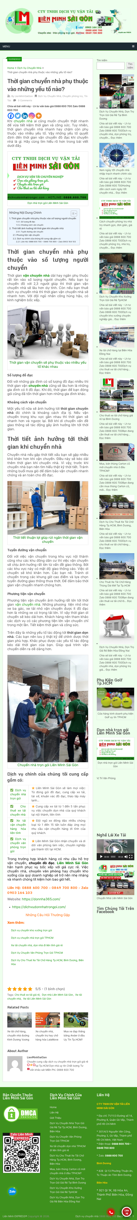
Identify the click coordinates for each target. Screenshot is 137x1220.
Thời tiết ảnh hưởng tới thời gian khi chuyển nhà (38, 228)
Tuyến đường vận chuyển (32, 232)
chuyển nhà (24, 121)
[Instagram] (32, 116)
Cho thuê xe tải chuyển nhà (18, 810)
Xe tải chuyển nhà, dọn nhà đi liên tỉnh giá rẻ (37, 945)
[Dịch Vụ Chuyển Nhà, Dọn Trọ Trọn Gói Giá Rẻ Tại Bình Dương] (116, 91)
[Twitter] (18, 116)
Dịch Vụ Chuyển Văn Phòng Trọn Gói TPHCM (37, 952)
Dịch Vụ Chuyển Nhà (29, 67)
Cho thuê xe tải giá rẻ (27, 994)
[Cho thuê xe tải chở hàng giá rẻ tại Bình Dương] (116, 395)
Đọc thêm (116, 137)
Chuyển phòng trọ (72, 96)
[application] (115, 849)
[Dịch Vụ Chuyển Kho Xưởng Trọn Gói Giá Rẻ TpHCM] (116, 273)
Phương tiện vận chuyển (28, 235)
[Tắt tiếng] (126, 856)
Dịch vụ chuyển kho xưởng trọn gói (31, 930)
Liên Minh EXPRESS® (15, 1216)
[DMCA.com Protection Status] (20, 1121)
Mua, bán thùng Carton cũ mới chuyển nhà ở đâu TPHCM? (114, 467)
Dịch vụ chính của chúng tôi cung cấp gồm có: (39, 238)
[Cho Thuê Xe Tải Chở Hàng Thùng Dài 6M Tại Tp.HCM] (116, 565)
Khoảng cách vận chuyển (32, 225)
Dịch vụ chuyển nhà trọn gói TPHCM (32, 937)
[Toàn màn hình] (131, 856)
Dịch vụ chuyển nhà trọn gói (18, 794)
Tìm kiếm (102, 60)
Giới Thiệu (55, 1117)
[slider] (113, 857)
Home (10, 67)
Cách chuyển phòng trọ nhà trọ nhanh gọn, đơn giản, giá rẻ (115, 225)
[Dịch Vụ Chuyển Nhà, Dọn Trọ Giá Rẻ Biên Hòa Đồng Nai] (116, 626)
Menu (6, 46)
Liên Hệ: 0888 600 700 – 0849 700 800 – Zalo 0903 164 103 (48, 242)
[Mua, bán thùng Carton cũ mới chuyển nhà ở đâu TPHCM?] (116, 451)
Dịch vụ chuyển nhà (86, 1216)
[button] (115, 850)
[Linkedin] (25, 116)
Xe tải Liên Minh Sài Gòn (37, 998)
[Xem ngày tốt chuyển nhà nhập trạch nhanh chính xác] (116, 155)
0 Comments (25, 100)
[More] (38, 116)
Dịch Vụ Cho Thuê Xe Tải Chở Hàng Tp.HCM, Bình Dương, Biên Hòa (116, 525)
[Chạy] (101, 856)
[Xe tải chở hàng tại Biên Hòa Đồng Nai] (116, 335)
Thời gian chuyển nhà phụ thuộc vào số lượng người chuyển (43, 218)
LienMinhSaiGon (24, 96)
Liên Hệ (54, 1112)
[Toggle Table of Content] (72, 213)
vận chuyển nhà (27, 604)
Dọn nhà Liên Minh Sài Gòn (57, 994)
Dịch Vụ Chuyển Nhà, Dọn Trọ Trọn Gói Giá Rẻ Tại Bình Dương (116, 115)
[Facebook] (11, 116)
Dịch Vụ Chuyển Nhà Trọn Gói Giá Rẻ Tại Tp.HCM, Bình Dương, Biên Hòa (68, 1127)
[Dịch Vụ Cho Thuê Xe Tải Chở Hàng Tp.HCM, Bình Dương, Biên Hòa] (116, 506)
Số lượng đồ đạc (28, 222)
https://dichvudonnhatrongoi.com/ (39, 907)
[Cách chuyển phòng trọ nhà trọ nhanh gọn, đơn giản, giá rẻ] (116, 208)
